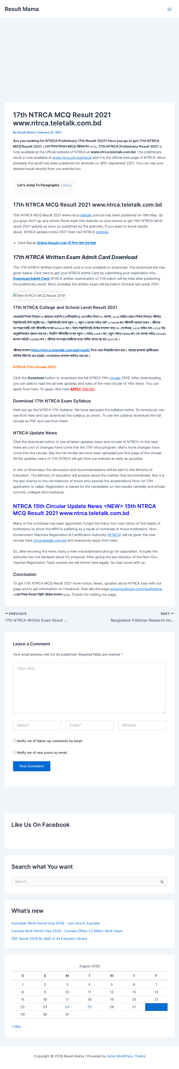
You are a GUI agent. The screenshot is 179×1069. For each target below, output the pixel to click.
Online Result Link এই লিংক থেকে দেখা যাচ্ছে (66, 243)
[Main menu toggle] (169, 9)
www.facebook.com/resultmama (135, 589)
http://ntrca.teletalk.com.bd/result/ (60, 350)
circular (115, 378)
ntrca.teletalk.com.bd (49, 540)
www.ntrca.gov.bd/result (72, 158)
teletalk (85, 215)
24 (67, 1007)
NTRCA (114, 535)
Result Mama (22, 9)
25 (89, 1007)
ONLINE (82, 389)
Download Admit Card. (31, 279)
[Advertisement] (89, 53)
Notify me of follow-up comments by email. (50, 741)
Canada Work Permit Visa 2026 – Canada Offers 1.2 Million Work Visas (66, 931)
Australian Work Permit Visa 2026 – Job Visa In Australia (55, 923)
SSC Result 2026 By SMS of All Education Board (49, 939)
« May (16, 1026)
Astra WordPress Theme (126, 1056)
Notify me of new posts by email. (42, 752)
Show (66, 185)
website (102, 232)
